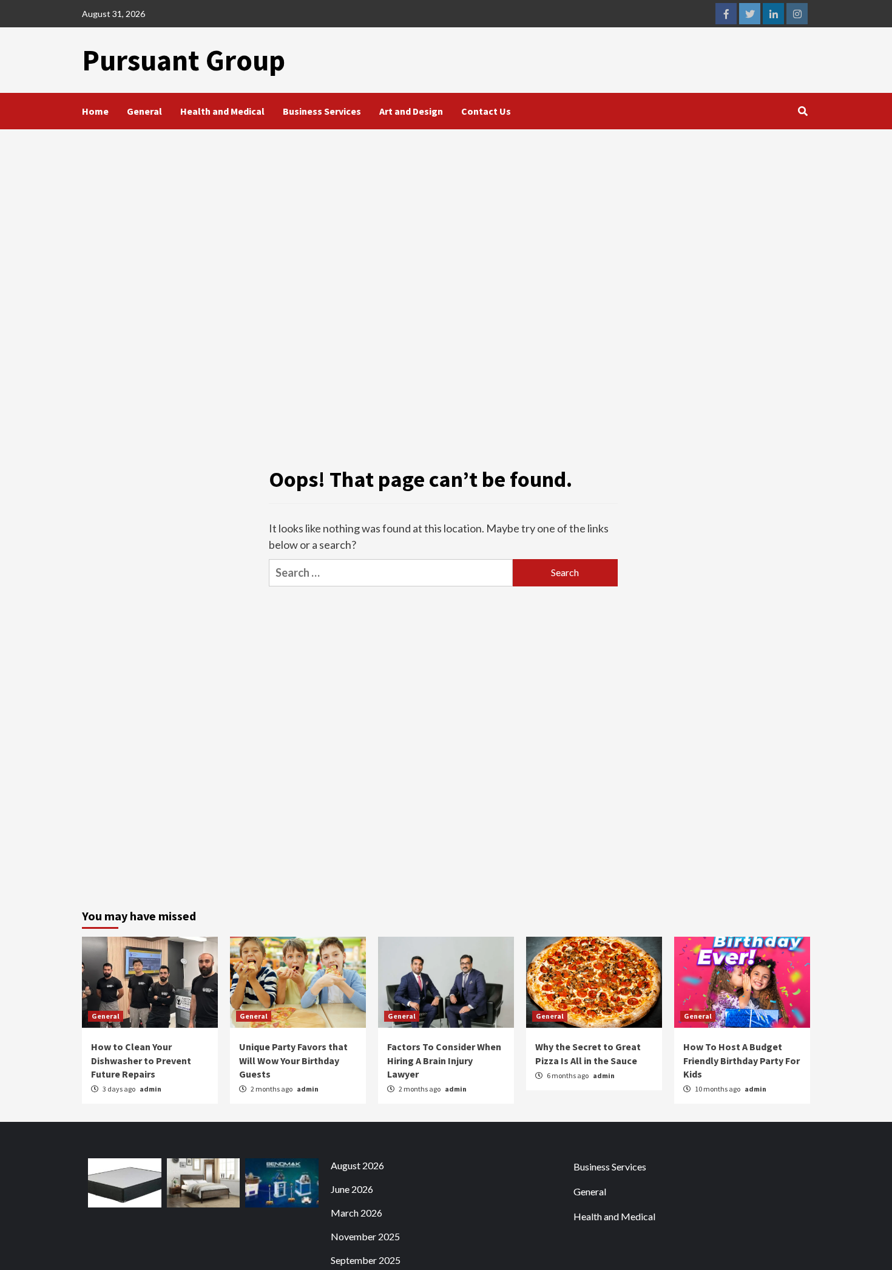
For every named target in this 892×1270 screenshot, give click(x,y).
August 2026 (357, 1165)
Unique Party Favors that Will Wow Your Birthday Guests (293, 1060)
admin (150, 1088)
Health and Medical (222, 111)
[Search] (802, 111)
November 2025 (365, 1236)
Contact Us (486, 111)
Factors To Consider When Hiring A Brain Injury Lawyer (444, 1060)
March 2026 (356, 1212)
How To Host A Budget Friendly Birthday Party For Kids (741, 1060)
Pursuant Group (183, 60)
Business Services (322, 111)
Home (95, 111)
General (144, 111)
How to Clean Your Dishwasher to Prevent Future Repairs (141, 1060)
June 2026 (352, 1189)
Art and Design (411, 111)
